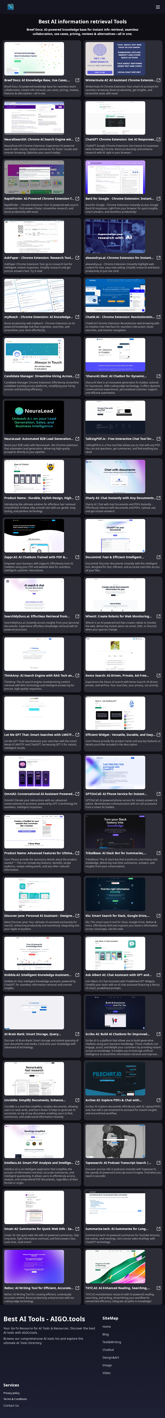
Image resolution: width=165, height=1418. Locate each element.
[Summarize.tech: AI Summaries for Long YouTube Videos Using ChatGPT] (123, 1207)
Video (106, 1373)
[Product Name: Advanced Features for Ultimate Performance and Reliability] (41, 831)
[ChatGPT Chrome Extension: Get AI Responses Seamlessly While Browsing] (123, 118)
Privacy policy (11, 1393)
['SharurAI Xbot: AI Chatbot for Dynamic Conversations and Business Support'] (123, 354)
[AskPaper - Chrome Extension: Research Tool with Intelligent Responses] (41, 236)
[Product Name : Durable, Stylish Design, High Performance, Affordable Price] (41, 476)
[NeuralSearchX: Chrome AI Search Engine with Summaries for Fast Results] (41, 118)
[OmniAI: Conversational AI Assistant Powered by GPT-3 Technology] (41, 772)
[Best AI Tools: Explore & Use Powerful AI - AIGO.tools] (10, 7)
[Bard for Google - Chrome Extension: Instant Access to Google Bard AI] (123, 177)
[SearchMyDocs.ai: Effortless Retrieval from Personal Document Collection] (41, 595)
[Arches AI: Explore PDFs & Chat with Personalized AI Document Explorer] (123, 1078)
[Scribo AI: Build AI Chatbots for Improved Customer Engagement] (123, 1012)
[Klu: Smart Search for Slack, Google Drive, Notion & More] (123, 894)
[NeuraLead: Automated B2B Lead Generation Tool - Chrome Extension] (41, 417)
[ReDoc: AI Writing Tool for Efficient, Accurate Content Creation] (41, 1266)
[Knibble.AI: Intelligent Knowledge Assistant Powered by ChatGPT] (41, 953)
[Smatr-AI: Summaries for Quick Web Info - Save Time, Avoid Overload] (41, 1207)
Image (107, 1365)
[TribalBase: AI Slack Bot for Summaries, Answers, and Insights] (123, 831)
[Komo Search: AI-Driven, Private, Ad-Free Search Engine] (123, 654)
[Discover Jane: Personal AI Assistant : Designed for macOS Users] (41, 894)
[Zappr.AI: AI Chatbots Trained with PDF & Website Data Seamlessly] (41, 535)
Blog (105, 1334)
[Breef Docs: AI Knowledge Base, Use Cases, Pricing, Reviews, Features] (41, 58)
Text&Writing (111, 1342)
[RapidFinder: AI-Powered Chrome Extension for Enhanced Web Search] (41, 177)
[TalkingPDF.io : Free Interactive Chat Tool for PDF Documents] (123, 417)
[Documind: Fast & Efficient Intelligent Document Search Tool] (123, 535)
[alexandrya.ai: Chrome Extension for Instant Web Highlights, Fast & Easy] (123, 236)
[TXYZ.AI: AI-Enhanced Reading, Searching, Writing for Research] (123, 1266)
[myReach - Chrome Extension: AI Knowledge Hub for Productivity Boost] (41, 295)
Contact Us (11, 1405)
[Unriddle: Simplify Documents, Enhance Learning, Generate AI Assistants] (41, 1078)
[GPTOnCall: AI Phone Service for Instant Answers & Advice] (123, 772)
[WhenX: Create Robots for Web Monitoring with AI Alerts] (123, 595)
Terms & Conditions (15, 1399)
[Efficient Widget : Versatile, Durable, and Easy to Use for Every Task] (123, 713)
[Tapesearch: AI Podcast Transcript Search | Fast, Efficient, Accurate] (123, 1141)
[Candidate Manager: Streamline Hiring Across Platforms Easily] (41, 354)
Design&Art (110, 1357)
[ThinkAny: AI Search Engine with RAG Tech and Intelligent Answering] (41, 654)
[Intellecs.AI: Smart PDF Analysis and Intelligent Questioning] (41, 1141)
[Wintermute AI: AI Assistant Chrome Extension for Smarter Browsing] (123, 58)
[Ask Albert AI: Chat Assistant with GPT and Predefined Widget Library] (123, 953)
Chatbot (108, 1350)
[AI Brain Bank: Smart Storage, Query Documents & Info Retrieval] (41, 1012)
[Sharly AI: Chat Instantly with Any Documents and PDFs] (123, 476)
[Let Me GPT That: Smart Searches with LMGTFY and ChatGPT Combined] (41, 713)
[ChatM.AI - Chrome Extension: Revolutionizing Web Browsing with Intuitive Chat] (123, 295)
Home (106, 1326)
